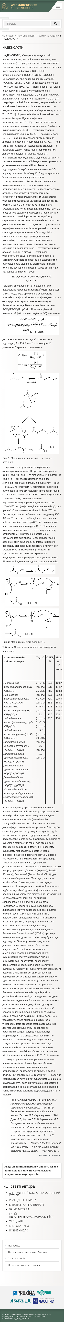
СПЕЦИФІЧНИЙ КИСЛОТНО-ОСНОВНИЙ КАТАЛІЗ (34, 1194)
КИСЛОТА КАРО (19, 1225)
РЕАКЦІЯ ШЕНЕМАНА (22, 1200)
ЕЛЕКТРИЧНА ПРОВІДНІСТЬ (26, 1204)
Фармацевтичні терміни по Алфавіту (27, 1252)
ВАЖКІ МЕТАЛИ (19, 1209)
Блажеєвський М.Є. (50, 1155)
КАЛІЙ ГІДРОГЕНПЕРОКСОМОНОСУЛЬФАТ (31, 1215)
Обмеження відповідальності (16, 1318)
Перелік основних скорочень (24, 1265)
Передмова (14, 1245)
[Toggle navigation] (57, 6)
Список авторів (16, 1258)
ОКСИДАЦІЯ (16, 1221)
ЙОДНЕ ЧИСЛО (18, 1230)
